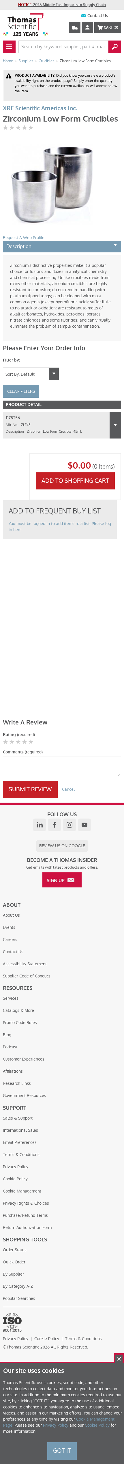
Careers (10, 939)
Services (10, 998)
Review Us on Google (62, 846)
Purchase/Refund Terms (25, 1215)
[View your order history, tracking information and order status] (74, 27)
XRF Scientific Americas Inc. (40, 108)
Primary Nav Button (9, 47)
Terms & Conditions (21, 1154)
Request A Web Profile (23, 238)
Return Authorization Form (27, 1227)
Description (18, 246)
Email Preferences (20, 1142)
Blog (7, 1035)
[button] (115, 425)
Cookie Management (22, 1191)
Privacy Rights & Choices (26, 1203)
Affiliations (13, 1071)
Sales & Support (18, 1118)
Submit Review (30, 789)
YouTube (84, 825)
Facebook (54, 825)
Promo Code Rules (20, 1022)
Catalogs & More (18, 1010)
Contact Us (97, 16)
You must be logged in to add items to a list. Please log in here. (60, 527)
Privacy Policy (15, 1167)
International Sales (20, 1130)
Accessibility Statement (25, 964)
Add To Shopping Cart (75, 481)
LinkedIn (39, 825)
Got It (62, 1451)
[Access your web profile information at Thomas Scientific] (87, 27)
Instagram (69, 825)
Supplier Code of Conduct (26, 976)
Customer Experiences (23, 1059)
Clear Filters (21, 391)
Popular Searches (19, 1298)
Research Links (17, 1083)
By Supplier (13, 1274)
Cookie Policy (15, 1179)
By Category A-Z (18, 1286)
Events (9, 927)
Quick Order (14, 1262)
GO (114, 47)
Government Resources (24, 1095)
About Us (11, 915)
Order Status (15, 1250)
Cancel (68, 789)
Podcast (10, 1047)
